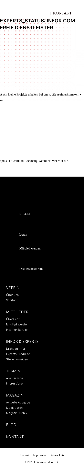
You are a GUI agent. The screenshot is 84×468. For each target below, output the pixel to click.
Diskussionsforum (31, 268)
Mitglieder (17, 312)
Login (23, 234)
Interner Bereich (17, 329)
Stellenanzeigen (17, 359)
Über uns (12, 295)
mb (46, 12)
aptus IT (12, 155)
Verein (13, 288)
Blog (11, 425)
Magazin (14, 395)
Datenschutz (57, 455)
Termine (14, 371)
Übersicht (13, 319)
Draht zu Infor (15, 348)
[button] (79, 13)
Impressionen (15, 383)
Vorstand (12, 300)
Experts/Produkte (18, 354)
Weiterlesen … (73, 459)
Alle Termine (14, 378)
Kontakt (62, 13)
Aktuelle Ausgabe (18, 402)
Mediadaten (14, 407)
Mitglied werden (30, 248)
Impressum (39, 455)
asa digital (16, 89)
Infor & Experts (22, 341)
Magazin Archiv (16, 413)
